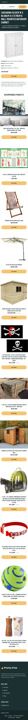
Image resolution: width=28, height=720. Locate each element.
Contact (10, 715)
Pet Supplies (7, 693)
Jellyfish (5, 690)
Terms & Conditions (18, 715)
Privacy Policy (11, 717)
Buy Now (14, 76)
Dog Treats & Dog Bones (16, 61)
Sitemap (18, 717)
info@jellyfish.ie (5, 2)
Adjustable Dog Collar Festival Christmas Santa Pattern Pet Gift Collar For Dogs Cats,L (14, 548)
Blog (5, 696)
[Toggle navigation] (3, 6)
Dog (9, 61)
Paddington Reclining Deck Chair (14, 220)
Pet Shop (22, 7)
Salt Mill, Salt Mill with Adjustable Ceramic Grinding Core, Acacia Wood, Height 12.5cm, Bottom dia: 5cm (14, 642)
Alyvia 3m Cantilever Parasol (14, 265)
